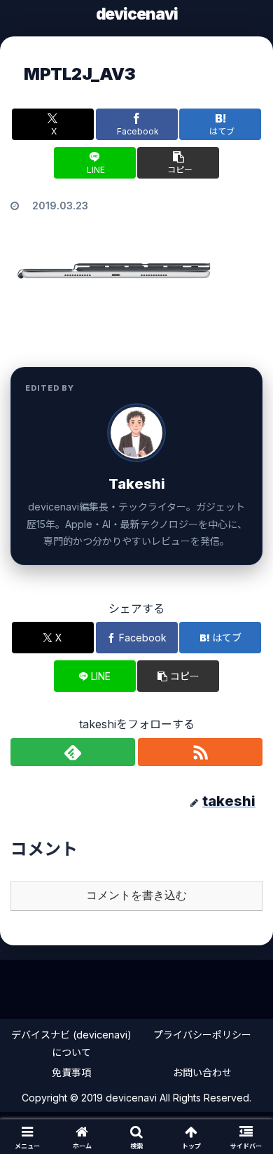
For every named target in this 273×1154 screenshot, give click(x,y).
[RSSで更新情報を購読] (200, 752)
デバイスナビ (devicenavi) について (71, 1043)
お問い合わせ (202, 1072)
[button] (178, 163)
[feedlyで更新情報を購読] (72, 752)
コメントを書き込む (136, 895)
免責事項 (71, 1072)
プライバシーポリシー (202, 1035)
